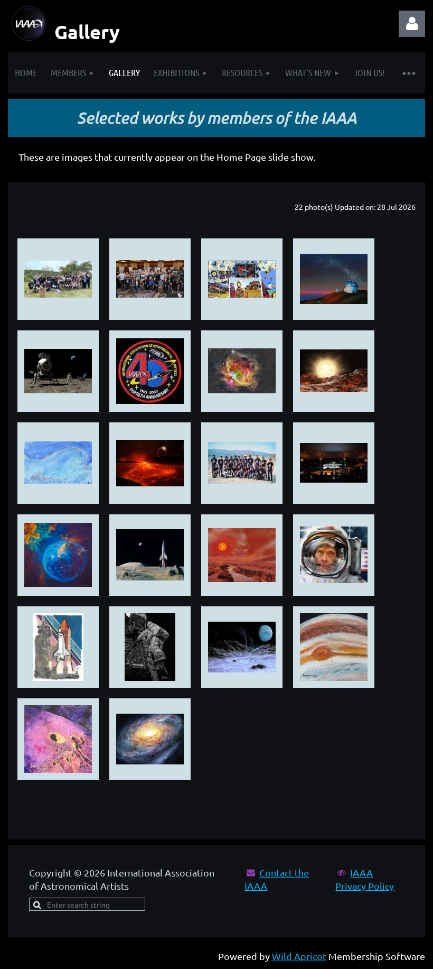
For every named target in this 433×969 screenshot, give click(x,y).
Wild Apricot (299, 956)
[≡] (408, 73)
